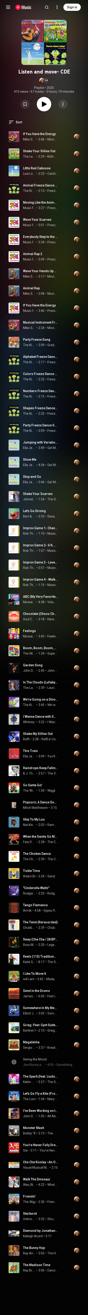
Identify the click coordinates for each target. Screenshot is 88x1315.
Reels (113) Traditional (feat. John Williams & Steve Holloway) (40, 956)
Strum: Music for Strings (52, 1219)
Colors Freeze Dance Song (40, 374)
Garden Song (33, 665)
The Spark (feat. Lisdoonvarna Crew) (40, 1076)
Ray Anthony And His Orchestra (29, 1253)
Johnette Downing (29, 499)
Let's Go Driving (34, 511)
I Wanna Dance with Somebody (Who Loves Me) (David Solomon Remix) (40, 716)
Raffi (26, 739)
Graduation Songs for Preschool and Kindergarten (52, 345)
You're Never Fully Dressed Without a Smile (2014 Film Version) (40, 1145)
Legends (52, 945)
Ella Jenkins (29, 448)
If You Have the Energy (39, 134)
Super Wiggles (52, 653)
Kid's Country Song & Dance (52, 156)
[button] (44, 80)
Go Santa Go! (32, 785)
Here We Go (52, 619)
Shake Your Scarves (38, 494)
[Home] (23, 7)
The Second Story (52, 962)
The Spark (52, 1082)
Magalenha (31, 1042)
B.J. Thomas (29, 773)
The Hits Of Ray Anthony (52, 1253)
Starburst (30, 1213)
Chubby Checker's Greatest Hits (52, 927)
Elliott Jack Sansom (29, 1013)
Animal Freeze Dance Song (40, 185)
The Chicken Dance (37, 853)
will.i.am (28, 979)
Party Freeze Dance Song (40, 425)
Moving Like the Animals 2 (40, 202)
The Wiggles (29, 653)
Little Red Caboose (37, 168)
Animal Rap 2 (32, 254)
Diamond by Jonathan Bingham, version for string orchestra (40, 1230)
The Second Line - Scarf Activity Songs (52, 499)
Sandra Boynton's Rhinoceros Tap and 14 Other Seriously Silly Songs (52, 876)
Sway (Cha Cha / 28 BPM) (40, 939)
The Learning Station (29, 156)
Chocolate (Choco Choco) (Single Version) (40, 614)
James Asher (29, 996)
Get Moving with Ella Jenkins (52, 448)
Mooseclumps (29, 602)
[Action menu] (63, 104)
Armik (27, 910)
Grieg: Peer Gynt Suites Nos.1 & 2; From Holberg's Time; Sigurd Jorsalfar (52, 1030)
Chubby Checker (29, 927)
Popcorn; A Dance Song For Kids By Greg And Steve (40, 802)
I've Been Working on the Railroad (40, 1111)
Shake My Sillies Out (38, 734)
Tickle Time (31, 871)
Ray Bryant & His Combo (29, 1270)
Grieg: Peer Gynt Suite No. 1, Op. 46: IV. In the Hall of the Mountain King (40, 1025)
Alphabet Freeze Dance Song (40, 357)
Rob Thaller (29, 533)
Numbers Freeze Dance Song (40, 391)
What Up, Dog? (52, 1184)
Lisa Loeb (29, 173)
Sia (25, 1150)
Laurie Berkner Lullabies (52, 688)
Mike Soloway (29, 139)
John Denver (29, 670)
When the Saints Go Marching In (40, 836)
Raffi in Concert (50, 739)
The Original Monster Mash (52, 1133)
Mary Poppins (52, 1099)
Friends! (29, 1196)
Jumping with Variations (40, 442)
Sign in (72, 7)
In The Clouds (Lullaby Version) (40, 682)
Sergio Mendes (29, 1047)
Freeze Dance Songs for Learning (52, 191)
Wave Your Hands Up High (40, 271)
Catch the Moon (52, 173)
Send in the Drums (36, 991)
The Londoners (33, 1099)
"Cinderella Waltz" (36, 888)
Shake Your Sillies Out (39, 151)
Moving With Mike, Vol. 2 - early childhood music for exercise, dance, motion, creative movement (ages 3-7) (52, 139)
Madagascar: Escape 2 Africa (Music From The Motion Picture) (52, 979)
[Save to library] (25, 104)
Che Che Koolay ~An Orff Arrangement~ (40, 1162)
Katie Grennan (29, 962)
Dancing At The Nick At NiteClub (52, 1270)
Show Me (29, 459)
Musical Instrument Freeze (40, 322)
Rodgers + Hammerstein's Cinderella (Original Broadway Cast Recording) (52, 893)
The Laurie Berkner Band (29, 688)
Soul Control (29, 619)
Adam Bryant (32, 876)
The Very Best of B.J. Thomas (52, 773)
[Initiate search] (46, 7)
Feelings (29, 631)
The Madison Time (36, 1265)
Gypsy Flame (51, 910)
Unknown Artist (29, 1219)
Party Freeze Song (36, 339)
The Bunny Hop (34, 1248)
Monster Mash (33, 1128)
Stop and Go (32, 476)
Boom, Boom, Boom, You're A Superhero (40, 648)
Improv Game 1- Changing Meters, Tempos (40, 528)
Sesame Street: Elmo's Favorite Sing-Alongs (52, 516)
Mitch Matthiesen (35, 807)
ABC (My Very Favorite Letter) (40, 596)
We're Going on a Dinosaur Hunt (40, 699)
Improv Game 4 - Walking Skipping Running (40, 579)
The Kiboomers (29, 191)
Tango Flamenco (35, 905)
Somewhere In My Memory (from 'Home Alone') (40, 1008)
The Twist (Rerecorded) (40, 922)
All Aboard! (52, 1116)
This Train (30, 751)
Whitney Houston (35, 722)
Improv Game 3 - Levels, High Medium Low (40, 562)
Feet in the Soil (52, 996)
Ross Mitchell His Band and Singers (29, 945)
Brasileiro (52, 1047)
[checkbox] (66, 136)
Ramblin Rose (52, 825)
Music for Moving (29, 208)
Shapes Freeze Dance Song (40, 408)
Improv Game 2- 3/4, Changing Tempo (40, 545)
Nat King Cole (29, 825)
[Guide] (8, 7)
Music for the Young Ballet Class (52, 533)
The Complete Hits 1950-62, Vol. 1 (52, 842)
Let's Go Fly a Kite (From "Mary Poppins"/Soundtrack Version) (40, 1093)
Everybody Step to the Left (40, 237)
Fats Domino (29, 842)
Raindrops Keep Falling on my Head (40, 768)
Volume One (52, 602)
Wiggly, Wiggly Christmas (52, 790)
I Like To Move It (34, 973)
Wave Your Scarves (37, 219)
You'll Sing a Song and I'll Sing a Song (52, 756)
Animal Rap (31, 288)
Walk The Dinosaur (36, 1179)
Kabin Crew (29, 1082)
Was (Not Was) (29, 1184)
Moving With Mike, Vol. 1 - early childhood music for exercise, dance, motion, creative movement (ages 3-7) (52, 276)
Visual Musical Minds (36, 1167)
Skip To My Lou (34, 819)
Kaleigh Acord (33, 1236)
